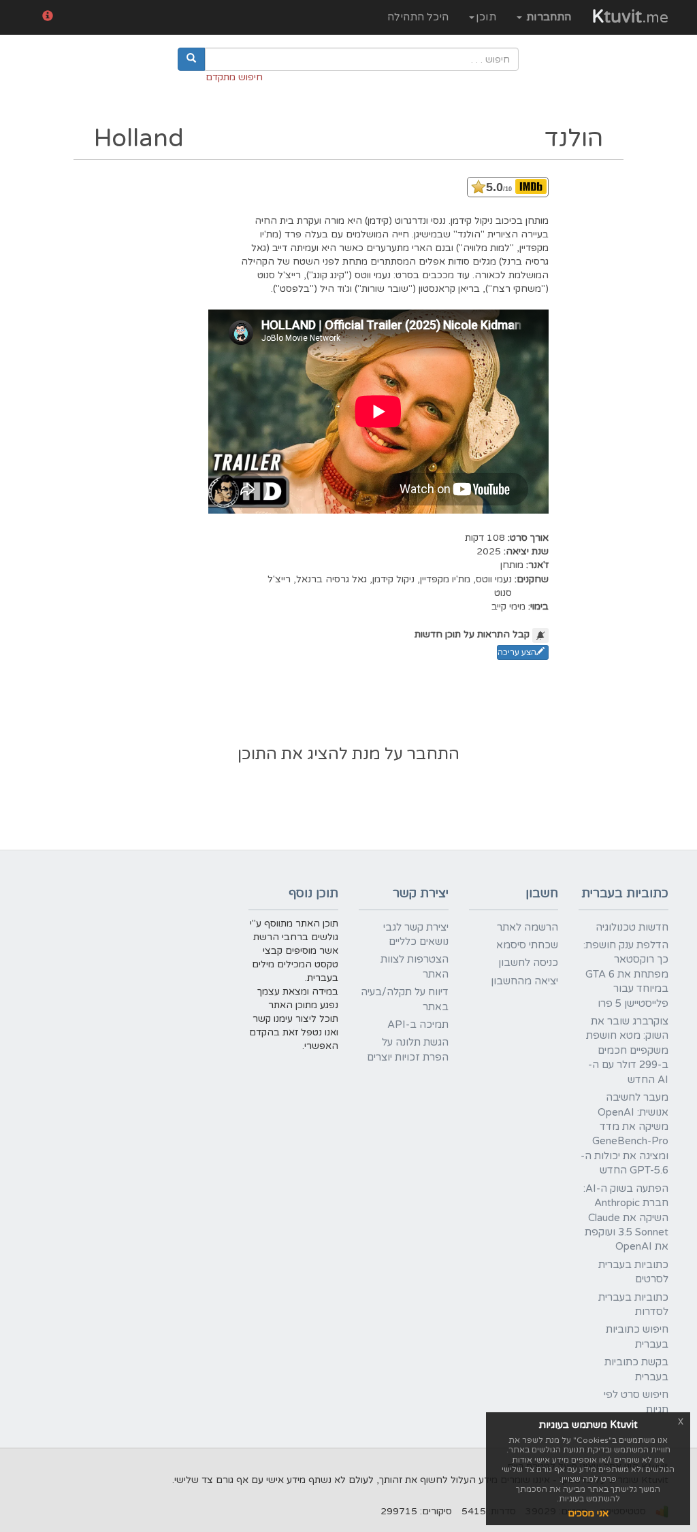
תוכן (486, 17)
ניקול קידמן (393, 579)
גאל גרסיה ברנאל (331, 579)
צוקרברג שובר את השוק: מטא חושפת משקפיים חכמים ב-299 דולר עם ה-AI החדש (627, 1050)
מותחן (511, 565)
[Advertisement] (348, 704)
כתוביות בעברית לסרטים (633, 1272)
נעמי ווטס (494, 579)
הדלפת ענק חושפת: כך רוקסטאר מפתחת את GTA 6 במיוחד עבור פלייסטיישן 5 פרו (625, 974)
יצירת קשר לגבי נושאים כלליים (416, 934)
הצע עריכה (517, 652)
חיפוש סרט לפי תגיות (636, 1401)
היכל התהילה (418, 17)
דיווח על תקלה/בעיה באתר (405, 999)
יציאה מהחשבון (524, 981)
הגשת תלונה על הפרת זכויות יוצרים (408, 1049)
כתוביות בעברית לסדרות (633, 1304)
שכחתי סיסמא (527, 945)
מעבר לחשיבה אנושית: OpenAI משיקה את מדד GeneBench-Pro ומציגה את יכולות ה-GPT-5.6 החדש (624, 1133)
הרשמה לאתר (527, 927)
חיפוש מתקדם (234, 77)
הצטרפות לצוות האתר (414, 966)
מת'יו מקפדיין (445, 579)
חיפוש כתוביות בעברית (637, 1336)
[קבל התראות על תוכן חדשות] (540, 635)
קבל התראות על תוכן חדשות (472, 634)
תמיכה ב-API (418, 1024)
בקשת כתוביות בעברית (636, 1369)
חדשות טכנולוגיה (632, 927)
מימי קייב (508, 606)
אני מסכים (588, 1513)
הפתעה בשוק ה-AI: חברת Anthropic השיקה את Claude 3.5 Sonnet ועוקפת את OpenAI (625, 1217)
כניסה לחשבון (528, 962)
